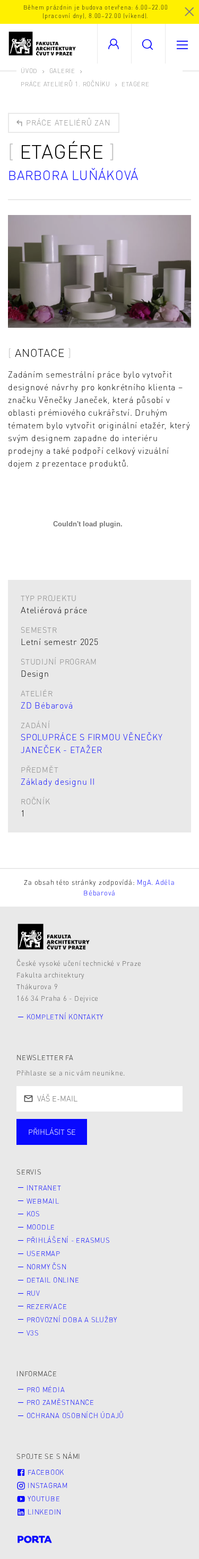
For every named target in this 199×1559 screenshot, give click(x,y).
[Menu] (182, 44)
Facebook (44, 1472)
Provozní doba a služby (72, 1319)
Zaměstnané (120, 1142)
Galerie (62, 71)
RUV (33, 1293)
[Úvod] (54, 936)
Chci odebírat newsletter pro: (84, 1127)
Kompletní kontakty (65, 1017)
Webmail (43, 1201)
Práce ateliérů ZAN (66, 122)
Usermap (43, 1253)
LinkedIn (43, 1512)
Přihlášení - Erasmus (68, 1240)
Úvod (29, 71)
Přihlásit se (52, 1131)
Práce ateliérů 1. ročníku (65, 84)
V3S (33, 1333)
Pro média (46, 1389)
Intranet (44, 1188)
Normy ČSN (47, 1266)
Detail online (53, 1280)
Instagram (46, 1485)
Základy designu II (58, 781)
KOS (33, 1213)
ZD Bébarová (47, 705)
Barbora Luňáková (73, 175)
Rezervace (47, 1306)
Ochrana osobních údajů (76, 1415)
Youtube (42, 1498)
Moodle (41, 1227)
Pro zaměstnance (60, 1402)
